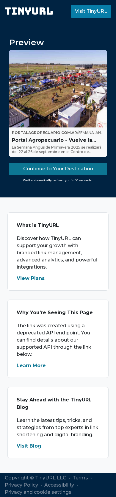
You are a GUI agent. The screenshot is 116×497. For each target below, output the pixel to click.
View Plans (31, 278)
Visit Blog (29, 446)
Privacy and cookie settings (38, 492)
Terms (81, 478)
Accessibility (59, 485)
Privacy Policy (22, 485)
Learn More (31, 365)
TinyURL (29, 11)
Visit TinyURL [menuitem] (91, 11)
